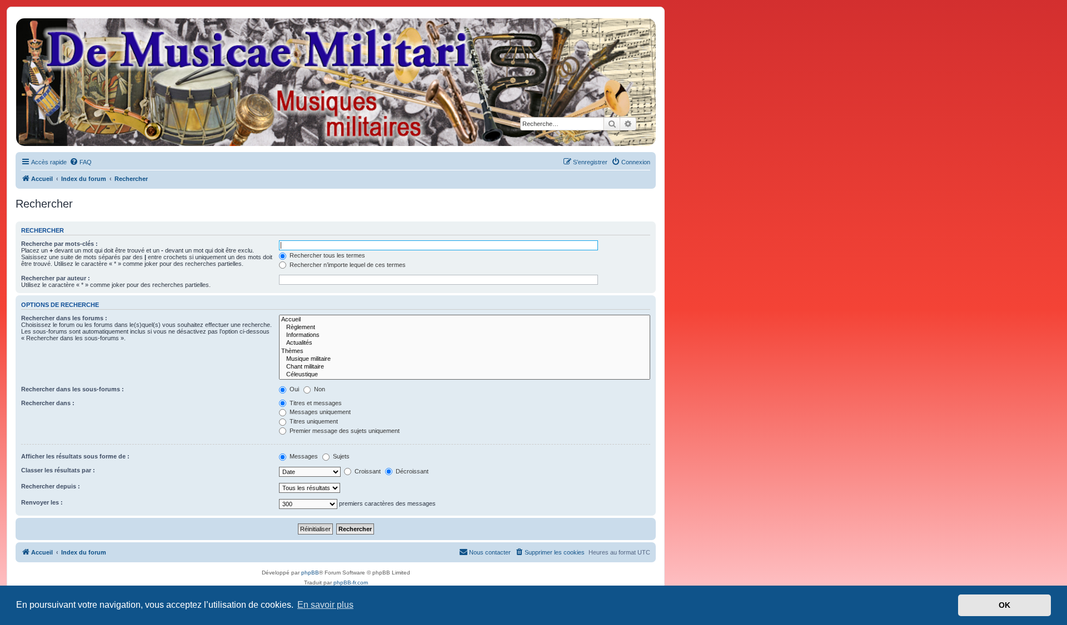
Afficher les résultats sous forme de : (75, 456)
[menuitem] (80, 162)
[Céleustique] (464, 375)
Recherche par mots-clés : (59, 243)
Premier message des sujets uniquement (344, 430)
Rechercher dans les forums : (64, 318)
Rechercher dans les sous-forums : (72, 389)
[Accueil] (335, 82)
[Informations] (464, 335)
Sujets (340, 456)
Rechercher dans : (47, 403)
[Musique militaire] (464, 359)
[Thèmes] (464, 351)
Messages (303, 456)
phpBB (310, 572)
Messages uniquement (319, 412)
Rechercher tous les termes (326, 255)
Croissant (367, 471)
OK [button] (1004, 605)
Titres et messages (315, 403)
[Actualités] (464, 343)
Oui (293, 389)
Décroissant (411, 471)
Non (318, 389)
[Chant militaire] (464, 367)
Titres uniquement (313, 421)
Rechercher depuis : (50, 486)
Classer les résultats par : (58, 470)
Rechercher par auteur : (55, 278)
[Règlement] (464, 327)
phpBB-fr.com (350, 582)
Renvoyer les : (42, 502)
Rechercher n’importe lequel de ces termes (347, 264)
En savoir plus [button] (325, 604)
